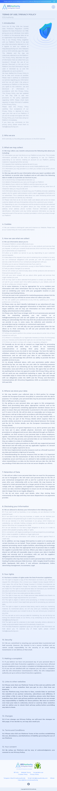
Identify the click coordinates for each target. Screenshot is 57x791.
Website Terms (26, 772)
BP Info (16, 772)
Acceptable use (38, 772)
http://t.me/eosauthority (17, 778)
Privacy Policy (34, 774)
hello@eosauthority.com (40, 778)
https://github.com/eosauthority (28, 780)
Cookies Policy (22, 774)
